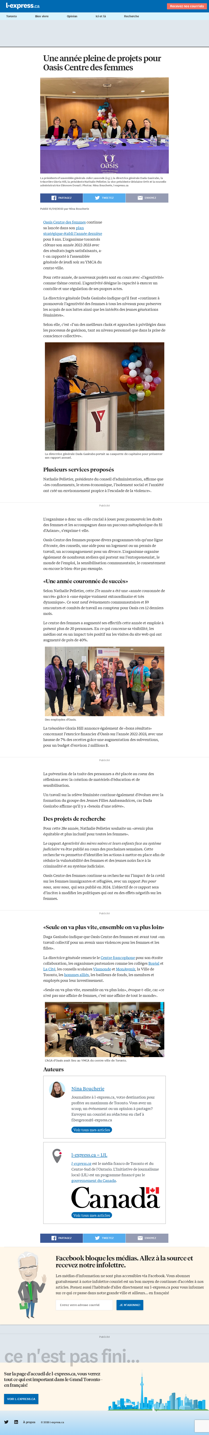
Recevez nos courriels (187, 6)
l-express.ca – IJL (89, 1155)
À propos (29, 1422)
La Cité (49, 968)
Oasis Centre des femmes (64, 222)
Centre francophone (118, 957)
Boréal (153, 963)
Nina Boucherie (87, 1088)
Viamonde (102, 968)
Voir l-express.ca (21, 1399)
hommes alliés (76, 974)
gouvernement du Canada (93, 1180)
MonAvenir (125, 968)
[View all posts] (91, 1130)
